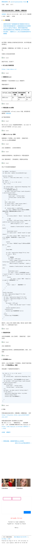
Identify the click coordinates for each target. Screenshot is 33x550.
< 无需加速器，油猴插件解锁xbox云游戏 (13, 441)
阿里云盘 (8, 113)
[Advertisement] (16, 460)
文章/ (3, 4)
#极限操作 (4, 14)
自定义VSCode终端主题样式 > (23, 443)
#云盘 (3, 432)
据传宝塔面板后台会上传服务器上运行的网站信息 (16, 30)
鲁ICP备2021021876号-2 (20, 537)
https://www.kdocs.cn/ (9, 69)
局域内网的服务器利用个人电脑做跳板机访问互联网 (17, 26)
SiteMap (4, 539)
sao (11, 2)
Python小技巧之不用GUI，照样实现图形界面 (15, 28)
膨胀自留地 (5, 2)
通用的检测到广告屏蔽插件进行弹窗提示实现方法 (16, 24)
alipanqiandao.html (19, 2)
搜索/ (7, 4)
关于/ (11, 4)
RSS (9, 539)
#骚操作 (8, 432)
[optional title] (5, 58)
